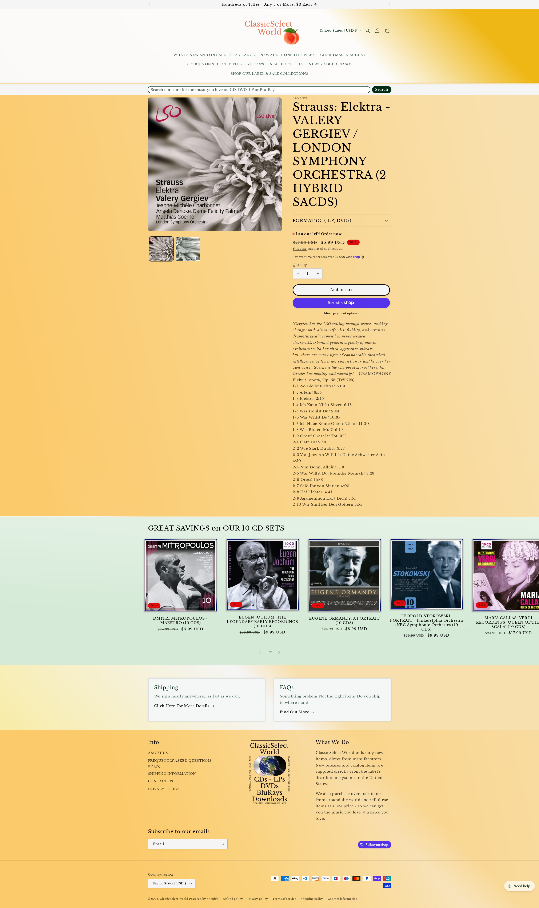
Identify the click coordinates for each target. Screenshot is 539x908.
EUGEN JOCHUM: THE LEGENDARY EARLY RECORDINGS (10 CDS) (262, 621)
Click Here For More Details (181, 706)
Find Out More (294, 712)
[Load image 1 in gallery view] (161, 249)
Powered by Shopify (203, 898)
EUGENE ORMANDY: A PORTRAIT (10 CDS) (344, 620)
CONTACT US (160, 781)
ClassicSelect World (174, 898)
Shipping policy (312, 898)
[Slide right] (279, 652)
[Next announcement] (389, 4)
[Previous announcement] (149, 4)
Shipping (300, 248)
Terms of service (284, 898)
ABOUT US (158, 753)
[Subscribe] (222, 844)
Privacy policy (257, 898)
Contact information (343, 898)
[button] (367, 31)
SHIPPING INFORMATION (172, 774)
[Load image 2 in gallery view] (188, 249)
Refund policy (233, 898)
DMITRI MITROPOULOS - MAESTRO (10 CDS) (180, 620)
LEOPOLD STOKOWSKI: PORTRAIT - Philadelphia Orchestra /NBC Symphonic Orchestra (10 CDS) (426, 623)
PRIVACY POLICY (164, 789)
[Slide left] (260, 652)
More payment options (341, 313)
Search (381, 89)
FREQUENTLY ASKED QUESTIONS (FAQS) (180, 763)
